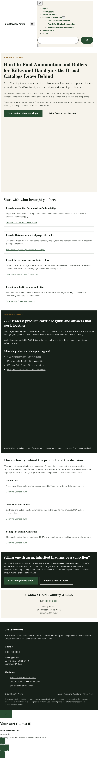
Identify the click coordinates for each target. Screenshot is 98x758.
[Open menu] (32, 24)
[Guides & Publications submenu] (63, 17)
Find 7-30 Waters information (23, 677)
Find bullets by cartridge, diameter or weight (25, 249)
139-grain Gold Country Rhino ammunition (25, 365)
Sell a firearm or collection (62, 113)
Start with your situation (20, 580)
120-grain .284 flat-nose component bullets (26, 369)
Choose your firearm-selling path (20, 301)
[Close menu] (39, 3)
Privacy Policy (88, 694)
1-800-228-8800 (50, 601)
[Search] (87, 40)
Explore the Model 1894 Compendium (23, 274)
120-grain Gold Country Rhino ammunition (25, 361)
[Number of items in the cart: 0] (38, 45)
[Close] (6, 714)
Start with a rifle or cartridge (23, 113)
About (60, 694)
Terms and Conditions (72, 694)
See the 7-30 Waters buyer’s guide (21, 222)
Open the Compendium (16, 492)
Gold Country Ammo (15, 24)
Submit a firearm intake (56, 580)
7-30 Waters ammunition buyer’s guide (24, 357)
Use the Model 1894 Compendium (25, 681)
